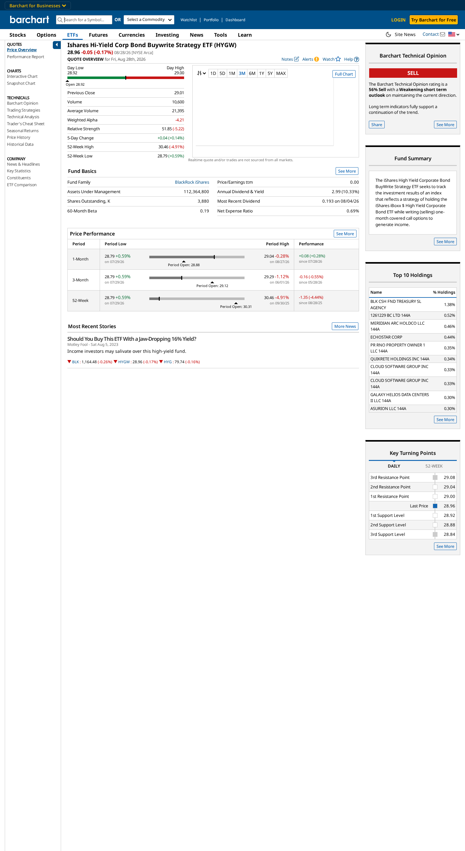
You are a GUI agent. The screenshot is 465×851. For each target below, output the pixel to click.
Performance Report (25, 56)
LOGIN (398, 20)
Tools (220, 34)
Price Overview (22, 49)
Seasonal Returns (23, 130)
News (196, 34)
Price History (18, 137)
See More (347, 171)
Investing (167, 34)
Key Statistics (19, 171)
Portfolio (211, 19)
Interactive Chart (22, 76)
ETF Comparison (22, 184)
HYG (168, 361)
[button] (454, 35)
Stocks (17, 34)
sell (413, 73)
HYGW (124, 361)
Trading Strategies (23, 110)
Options (46, 34)
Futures (98, 34)
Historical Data (20, 144)
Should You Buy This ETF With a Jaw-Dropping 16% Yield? (131, 339)
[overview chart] (276, 116)
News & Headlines (23, 164)
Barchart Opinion (22, 103)
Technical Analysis (23, 116)
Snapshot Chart (21, 83)
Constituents (19, 178)
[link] (351, 59)
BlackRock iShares (192, 182)
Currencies (132, 34)
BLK (75, 361)
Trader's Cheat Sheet (26, 123)
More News (345, 326)
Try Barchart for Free (433, 20)
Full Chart (344, 74)
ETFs (72, 34)
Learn (245, 34)
